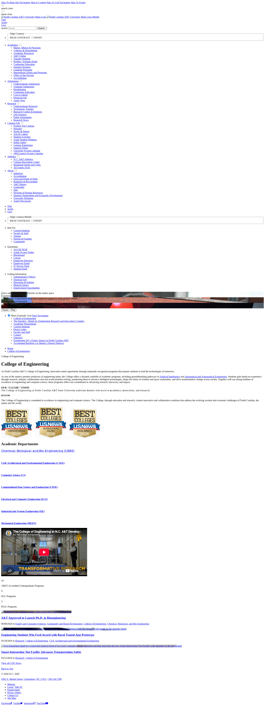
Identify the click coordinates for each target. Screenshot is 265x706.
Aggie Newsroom (22, 201)
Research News (21, 120)
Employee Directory (23, 260)
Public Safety (19, 142)
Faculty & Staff (20, 233)
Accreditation (20, 78)
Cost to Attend (20, 95)
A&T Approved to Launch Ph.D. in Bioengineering (33, 617)
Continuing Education (24, 64)
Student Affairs (20, 148)
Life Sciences (20, 114)
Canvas (17, 258)
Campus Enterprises (23, 145)
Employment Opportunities (26, 288)
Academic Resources (23, 53)
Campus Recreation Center (26, 162)
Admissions (13, 81)
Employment (13, 690)
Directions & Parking (23, 282)
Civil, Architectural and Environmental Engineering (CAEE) (33, 463)
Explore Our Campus (23, 126)
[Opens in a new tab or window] (36, 612)
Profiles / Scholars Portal (25, 61)
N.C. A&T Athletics (23, 159)
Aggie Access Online (23, 252)
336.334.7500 (55, 679)
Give (3, 25)
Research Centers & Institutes (27, 111)
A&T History (20, 184)
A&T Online (19, 56)
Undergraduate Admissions (26, 84)
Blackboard (19, 255)
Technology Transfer (23, 109)
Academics (12, 45)
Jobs (15, 190)
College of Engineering (18, 351)
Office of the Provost (23, 75)
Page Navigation (40, 315)
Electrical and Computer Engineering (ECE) (24, 499)
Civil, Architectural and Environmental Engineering (74, 640)
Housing (17, 128)
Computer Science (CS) (13, 475)
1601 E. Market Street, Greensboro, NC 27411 (23, 679)
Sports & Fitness (21, 131)
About (10, 170)
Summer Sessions (22, 67)
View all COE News (11, 663)
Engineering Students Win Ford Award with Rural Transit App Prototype (47, 634)
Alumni (17, 236)
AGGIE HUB (20, 249)
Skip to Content (38, 2)
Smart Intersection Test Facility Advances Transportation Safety (41, 652)
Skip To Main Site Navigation (15, 2)
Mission (11, 684)
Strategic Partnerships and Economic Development (38, 195)
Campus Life (13, 123)
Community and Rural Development (64, 623)
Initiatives (18, 173)
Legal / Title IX (14, 687)
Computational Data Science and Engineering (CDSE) (29, 487)
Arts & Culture (20, 134)
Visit (3, 19)
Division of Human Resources (28, 192)
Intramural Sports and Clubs (27, 165)
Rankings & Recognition (25, 181)
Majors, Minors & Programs (27, 47)
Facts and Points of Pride (25, 179)
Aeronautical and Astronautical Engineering (205, 376)
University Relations (23, 198)
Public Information (22, 117)
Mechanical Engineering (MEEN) (18, 523)
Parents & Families (22, 239)
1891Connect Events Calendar (28, 153)
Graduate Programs (22, 70)
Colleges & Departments (25, 50)
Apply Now (19, 100)
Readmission (19, 89)
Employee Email (21, 263)
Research (11, 103)
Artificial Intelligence (169, 376)
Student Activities (22, 137)
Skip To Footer (78, 2)
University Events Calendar (26, 150)
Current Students (21, 230)
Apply (4, 22)
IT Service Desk (21, 266)
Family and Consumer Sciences (30, 623)
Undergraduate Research (25, 106)
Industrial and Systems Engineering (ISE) (22, 511)
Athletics (11, 156)
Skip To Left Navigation (58, 2)
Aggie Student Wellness (25, 139)
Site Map (11, 698)
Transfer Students (21, 58)
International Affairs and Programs (30, 72)
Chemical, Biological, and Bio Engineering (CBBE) (37, 451)
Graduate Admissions (23, 86)
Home (10, 348)
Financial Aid (20, 97)
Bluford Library (21, 285)
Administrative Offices (24, 277)
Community (19, 241)
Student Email (20, 269)
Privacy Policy (14, 692)
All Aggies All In (21, 167)
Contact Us (12, 695)
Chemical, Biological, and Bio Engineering (128, 623)
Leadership (18, 187)
